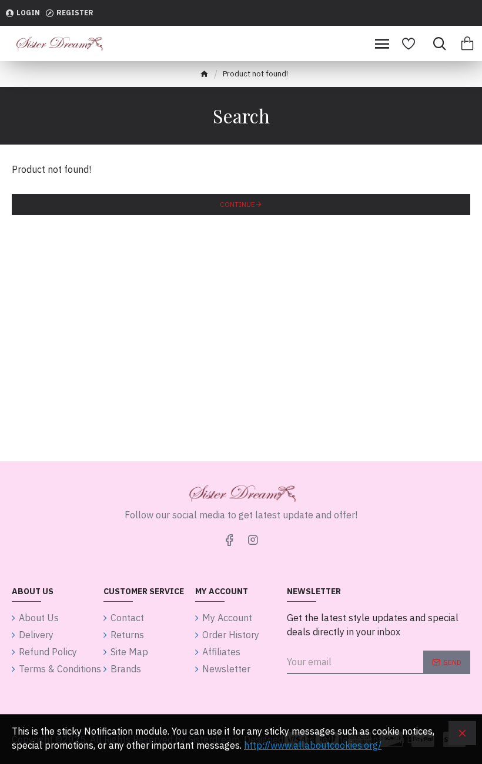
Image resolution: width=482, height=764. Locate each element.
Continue (237, 204)
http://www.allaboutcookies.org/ (312, 745)
